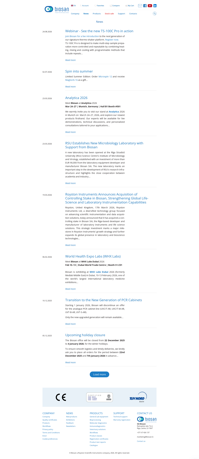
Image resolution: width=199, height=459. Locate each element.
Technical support (120, 417)
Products (97, 13)
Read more (70, 60)
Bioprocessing (95, 420)
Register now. (112, 39)
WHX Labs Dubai (99, 271)
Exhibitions (70, 420)
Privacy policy (47, 429)
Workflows (46, 426)
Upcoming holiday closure (85, 335)
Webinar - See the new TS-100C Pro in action (99, 31)
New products (71, 417)
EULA (44, 436)
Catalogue (94, 445)
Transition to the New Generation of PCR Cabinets (103, 300)
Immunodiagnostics (97, 426)
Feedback (69, 423)
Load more (99, 374)
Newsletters (70, 426)
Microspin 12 (105, 76)
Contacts (133, 13)
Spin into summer (79, 71)
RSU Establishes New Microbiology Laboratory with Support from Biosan (104, 145)
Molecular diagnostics (98, 423)
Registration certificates (99, 439)
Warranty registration (121, 420)
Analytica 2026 (76, 97)
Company (75, 13)
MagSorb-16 (71, 79)
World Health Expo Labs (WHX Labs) (93, 256)
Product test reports (98, 442)
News (86, 13)
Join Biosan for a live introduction (82, 36)
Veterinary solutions (98, 429)
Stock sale (109, 13)
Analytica (114, 111)
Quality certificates (49, 420)
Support (121, 13)
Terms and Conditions (51, 433)
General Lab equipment (99, 417)
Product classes (96, 436)
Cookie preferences (50, 439)
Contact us (141, 441)
